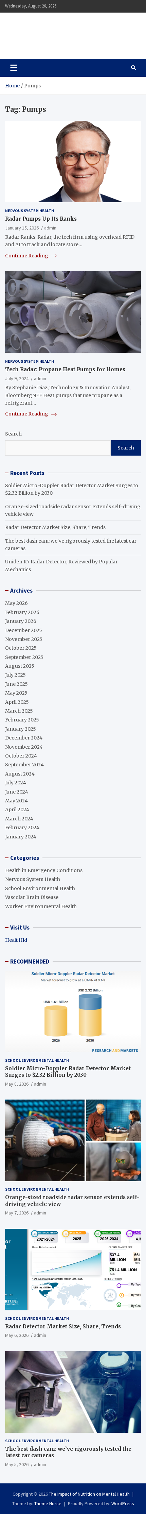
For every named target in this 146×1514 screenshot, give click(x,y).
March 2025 (19, 711)
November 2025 (23, 639)
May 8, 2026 (17, 1084)
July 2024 (15, 783)
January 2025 (20, 729)
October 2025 (21, 648)
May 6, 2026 (17, 1335)
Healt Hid (16, 940)
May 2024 (16, 801)
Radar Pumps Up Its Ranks (41, 219)
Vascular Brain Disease (31, 897)
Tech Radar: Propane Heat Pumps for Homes (65, 369)
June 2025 (16, 684)
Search (13, 434)
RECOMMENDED (29, 961)
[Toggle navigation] (13, 67)
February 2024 (22, 827)
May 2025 (16, 693)
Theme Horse (47, 1503)
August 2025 (19, 666)
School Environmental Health (40, 888)
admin (50, 228)
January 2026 (20, 621)
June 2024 (16, 792)
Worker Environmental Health (41, 906)
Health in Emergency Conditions (44, 870)
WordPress (122, 1503)
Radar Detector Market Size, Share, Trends (55, 527)
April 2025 (17, 702)
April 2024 (17, 809)
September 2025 (24, 657)
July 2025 (15, 675)
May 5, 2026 (17, 1464)
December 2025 (23, 630)
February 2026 (22, 612)
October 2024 (21, 756)
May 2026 (16, 603)
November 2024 (24, 747)
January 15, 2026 (22, 228)
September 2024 (24, 765)
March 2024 (19, 819)
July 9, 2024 (17, 378)
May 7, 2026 (17, 1213)
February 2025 (22, 720)
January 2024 (20, 837)
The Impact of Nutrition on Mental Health (65, 32)
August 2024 (20, 774)
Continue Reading (27, 256)
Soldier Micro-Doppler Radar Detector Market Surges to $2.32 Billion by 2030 (68, 1071)
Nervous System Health (29, 210)
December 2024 (23, 738)
